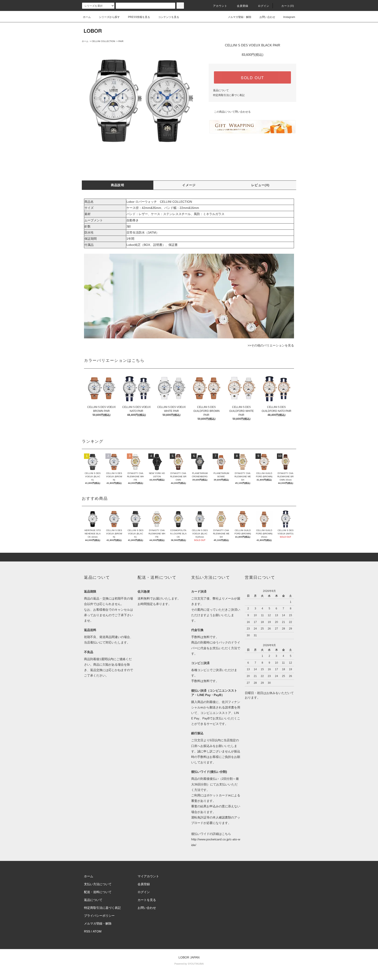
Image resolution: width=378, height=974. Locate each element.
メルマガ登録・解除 (239, 17)
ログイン (264, 5)
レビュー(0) (260, 185)
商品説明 (117, 185)
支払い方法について (98, 884)
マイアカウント (148, 876)
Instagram (289, 17)
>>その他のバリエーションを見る (271, 345)
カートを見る (147, 900)
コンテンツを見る (168, 17)
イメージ (189, 185)
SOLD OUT (252, 77)
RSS (87, 931)
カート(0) (287, 5)
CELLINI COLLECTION (103, 41)
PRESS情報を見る (139, 17)
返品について (221, 90)
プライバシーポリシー (99, 915)
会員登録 (242, 5)
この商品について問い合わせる (232, 111)
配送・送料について (98, 892)
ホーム (87, 17)
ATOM (97, 931)
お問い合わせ (267, 17)
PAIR (120, 41)
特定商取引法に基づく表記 (229, 95)
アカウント (220, 5)
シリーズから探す (109, 17)
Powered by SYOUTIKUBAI (189, 963)
